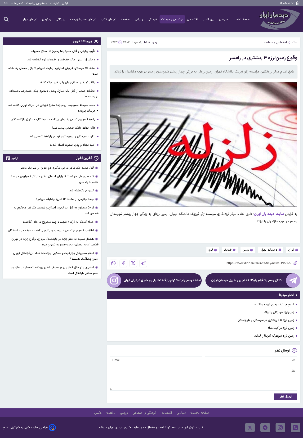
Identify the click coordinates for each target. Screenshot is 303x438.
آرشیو (65, 3)
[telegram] (265, 427)
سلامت (126, 19)
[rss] (295, 427)
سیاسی (224, 19)
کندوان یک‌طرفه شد (81, 190)
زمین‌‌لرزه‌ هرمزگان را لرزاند (278, 312)
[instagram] (280, 427)
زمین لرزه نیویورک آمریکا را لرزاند (274, 335)
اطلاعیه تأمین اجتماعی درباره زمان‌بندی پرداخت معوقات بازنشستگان (51, 230)
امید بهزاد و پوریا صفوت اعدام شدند (73, 145)
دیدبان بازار (30, 19)
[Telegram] (143, 263)
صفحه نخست (241, 19)
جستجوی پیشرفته (36, 3)
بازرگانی (61, 19)
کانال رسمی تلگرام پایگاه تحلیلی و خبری (246, 280)
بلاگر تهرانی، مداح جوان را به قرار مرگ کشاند (67, 82)
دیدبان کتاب (109, 19)
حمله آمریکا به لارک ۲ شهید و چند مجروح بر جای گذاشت (58, 222)
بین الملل (208, 19)
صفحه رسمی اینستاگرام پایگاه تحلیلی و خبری (162, 280)
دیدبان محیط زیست (83, 19)
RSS (5, 3)
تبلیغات (54, 3)
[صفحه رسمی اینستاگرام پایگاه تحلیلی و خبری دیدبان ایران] (114, 280)
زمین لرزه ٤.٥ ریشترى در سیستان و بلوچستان (265, 320)
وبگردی (47, 19)
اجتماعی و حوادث (172, 19)
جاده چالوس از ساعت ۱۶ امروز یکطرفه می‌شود (65, 199)
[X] (133, 263)
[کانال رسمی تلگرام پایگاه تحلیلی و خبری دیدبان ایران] (293, 280)
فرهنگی (153, 19)
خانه (295, 42)
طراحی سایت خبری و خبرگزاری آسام (25, 427)
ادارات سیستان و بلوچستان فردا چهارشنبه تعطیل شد (62, 136)
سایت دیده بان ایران (269, 214)
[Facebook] (123, 263)
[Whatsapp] (113, 263)
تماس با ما (17, 3)
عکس (98, 412)
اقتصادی (193, 19)
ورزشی (139, 19)
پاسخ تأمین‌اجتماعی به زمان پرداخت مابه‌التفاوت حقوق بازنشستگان (53, 119)
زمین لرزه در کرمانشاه (281, 327)
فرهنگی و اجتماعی (145, 412)
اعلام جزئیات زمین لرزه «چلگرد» (274, 304)
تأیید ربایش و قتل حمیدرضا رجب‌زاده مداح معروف (63, 51)
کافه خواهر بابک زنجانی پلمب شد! (74, 128)
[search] (6, 19)
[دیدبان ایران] (279, 19)
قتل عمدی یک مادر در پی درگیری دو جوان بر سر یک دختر (57, 168)
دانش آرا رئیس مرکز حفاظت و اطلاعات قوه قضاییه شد (61, 59)
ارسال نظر (286, 396)
